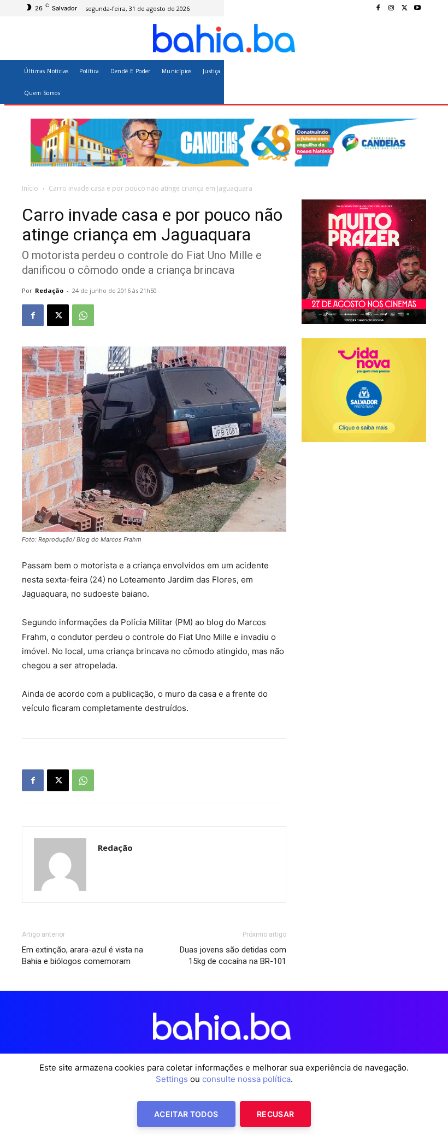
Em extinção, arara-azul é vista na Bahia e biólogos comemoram (82, 955)
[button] (413, 81)
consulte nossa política (246, 1079)
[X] (404, 8)
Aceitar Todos (186, 1114)
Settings (172, 1079)
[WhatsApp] (83, 315)
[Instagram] (391, 8)
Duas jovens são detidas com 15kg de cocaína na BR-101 (233, 955)
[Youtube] (417, 8)
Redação (49, 290)
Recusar (275, 1114)
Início (30, 188)
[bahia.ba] (224, 38)
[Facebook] (378, 8)
